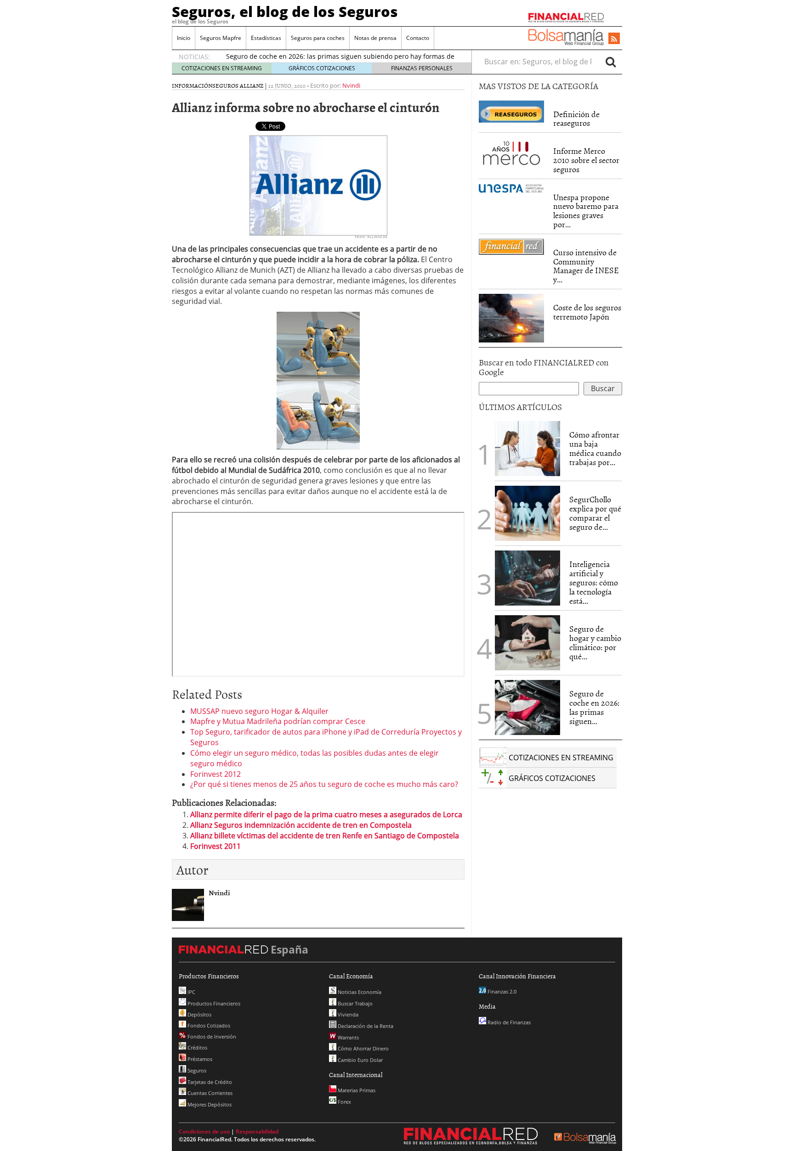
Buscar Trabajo (354, 1003)
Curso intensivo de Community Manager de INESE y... (586, 266)
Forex (343, 1101)
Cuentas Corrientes (209, 1092)
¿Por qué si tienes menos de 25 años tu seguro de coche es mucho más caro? (324, 784)
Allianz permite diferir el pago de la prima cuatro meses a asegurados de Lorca (326, 814)
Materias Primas (355, 1090)
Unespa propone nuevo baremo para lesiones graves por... (585, 210)
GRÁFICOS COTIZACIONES (322, 68)
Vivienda (347, 1014)
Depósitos (198, 1014)
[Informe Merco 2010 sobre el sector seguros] (511, 152)
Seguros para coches (318, 38)
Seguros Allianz (237, 85)
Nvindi (351, 85)
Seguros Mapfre (220, 38)
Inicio (183, 38)
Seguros (196, 1070)
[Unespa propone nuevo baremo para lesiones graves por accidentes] (511, 188)
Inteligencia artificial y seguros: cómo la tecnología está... (593, 582)
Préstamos (199, 1059)
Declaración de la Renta (364, 1025)
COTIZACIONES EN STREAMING (221, 68)
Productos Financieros (213, 1003)
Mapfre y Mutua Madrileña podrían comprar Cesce (277, 721)
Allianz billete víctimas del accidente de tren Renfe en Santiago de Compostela (324, 836)
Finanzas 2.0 (501, 991)
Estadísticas (266, 38)
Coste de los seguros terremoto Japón (587, 312)
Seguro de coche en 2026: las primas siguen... (594, 707)
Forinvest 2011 (215, 846)
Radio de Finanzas (508, 1022)
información (192, 85)
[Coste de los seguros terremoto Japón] (511, 318)
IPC (190, 991)
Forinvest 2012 (215, 774)
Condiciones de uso (204, 1131)
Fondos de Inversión (211, 1036)
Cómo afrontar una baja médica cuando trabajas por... (595, 448)
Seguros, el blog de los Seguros (285, 11)
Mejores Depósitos (209, 1104)
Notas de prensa (375, 38)
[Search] (610, 61)
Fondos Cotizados (208, 1025)
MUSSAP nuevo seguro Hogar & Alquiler (259, 711)
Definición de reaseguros (576, 118)
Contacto (417, 38)
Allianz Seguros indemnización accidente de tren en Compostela (301, 825)
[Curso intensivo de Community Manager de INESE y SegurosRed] (511, 247)
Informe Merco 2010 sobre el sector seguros (586, 160)
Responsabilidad (257, 1131)
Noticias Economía (358, 991)
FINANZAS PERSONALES (422, 68)
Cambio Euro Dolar (359, 1059)
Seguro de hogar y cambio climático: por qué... (595, 642)
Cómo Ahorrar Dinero (362, 1048)
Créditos (196, 1047)
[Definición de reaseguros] (511, 111)
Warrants (347, 1037)
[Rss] (614, 39)
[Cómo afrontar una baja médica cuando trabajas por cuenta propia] (527, 448)
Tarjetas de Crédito (209, 1081)
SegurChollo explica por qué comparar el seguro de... (595, 513)
